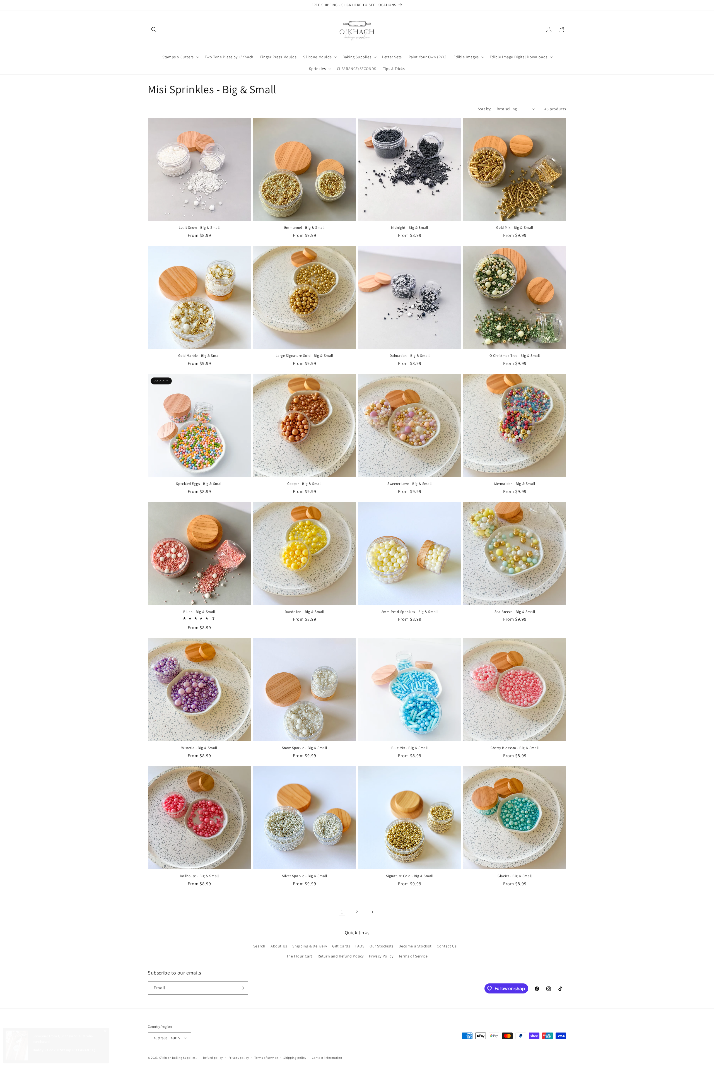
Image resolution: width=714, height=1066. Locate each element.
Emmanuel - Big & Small (304, 227)
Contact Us (447, 946)
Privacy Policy (381, 956)
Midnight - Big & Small (409, 227)
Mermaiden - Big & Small (514, 484)
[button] (154, 29)
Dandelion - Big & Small (304, 612)
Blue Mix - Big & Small (409, 748)
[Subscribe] (242, 988)
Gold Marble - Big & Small (199, 355)
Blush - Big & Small (199, 612)
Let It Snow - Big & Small (199, 227)
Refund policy (213, 1058)
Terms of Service (413, 956)
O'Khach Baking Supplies (177, 1058)
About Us (279, 946)
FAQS (359, 946)
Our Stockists (382, 946)
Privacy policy (238, 1058)
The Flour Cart (299, 956)
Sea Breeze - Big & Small (515, 612)
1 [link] (342, 912)
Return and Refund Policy (341, 956)
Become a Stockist (415, 946)
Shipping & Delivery (309, 946)
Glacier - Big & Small (515, 876)
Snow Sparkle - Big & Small (304, 748)
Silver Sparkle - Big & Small (304, 876)
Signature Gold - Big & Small (409, 876)
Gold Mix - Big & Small (514, 227)
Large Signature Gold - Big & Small (304, 355)
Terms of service (266, 1058)
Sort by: (484, 108)
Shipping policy (295, 1058)
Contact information (327, 1058)
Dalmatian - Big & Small (410, 355)
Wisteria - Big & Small (199, 748)
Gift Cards (341, 946)
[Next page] (372, 912)
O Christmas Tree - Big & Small (514, 355)
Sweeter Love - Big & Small (409, 484)
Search (259, 946)
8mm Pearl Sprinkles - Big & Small (410, 612)
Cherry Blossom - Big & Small (515, 748)
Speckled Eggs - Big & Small (199, 484)
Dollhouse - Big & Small (199, 876)
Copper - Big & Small (304, 484)
